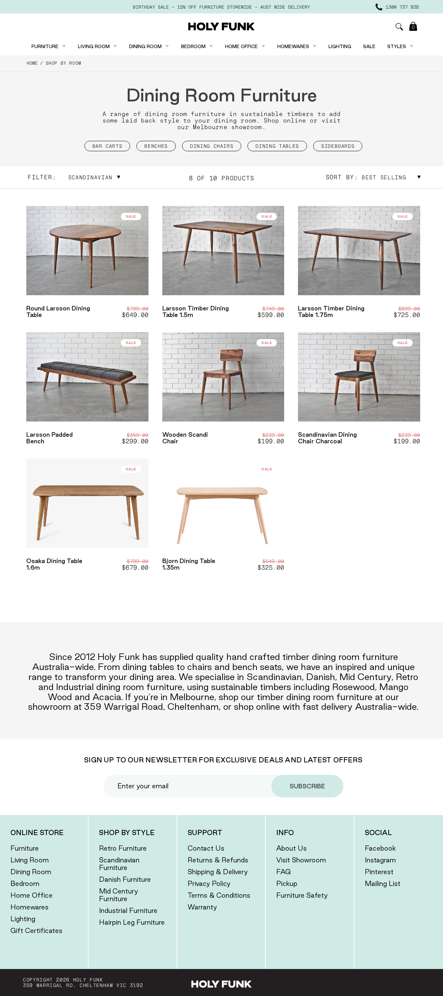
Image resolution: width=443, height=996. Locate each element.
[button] (399, 26)
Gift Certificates (36, 930)
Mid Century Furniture (118, 895)
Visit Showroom (301, 860)
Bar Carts (107, 146)
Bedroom (193, 46)
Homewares (293, 46)
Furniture (44, 46)
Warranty (202, 907)
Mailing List (382, 883)
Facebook (380, 848)
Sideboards (338, 146)
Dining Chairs (211, 146)
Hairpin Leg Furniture (132, 922)
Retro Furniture (123, 848)
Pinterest (379, 872)
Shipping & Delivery (218, 872)
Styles (396, 46)
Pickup (286, 883)
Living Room (29, 860)
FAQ (283, 872)
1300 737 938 (402, 6)
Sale (369, 46)
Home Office (31, 895)
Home (32, 63)
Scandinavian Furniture (119, 863)
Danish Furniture (125, 879)
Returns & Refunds (218, 860)
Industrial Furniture (128, 910)
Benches (156, 146)
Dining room (145, 46)
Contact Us (206, 848)
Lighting (339, 46)
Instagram (380, 860)
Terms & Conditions (219, 895)
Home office (241, 46)
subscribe (307, 786)
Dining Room (30, 872)
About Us (291, 848)
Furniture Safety (302, 895)
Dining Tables (277, 146)
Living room (94, 46)
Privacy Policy (209, 883)
